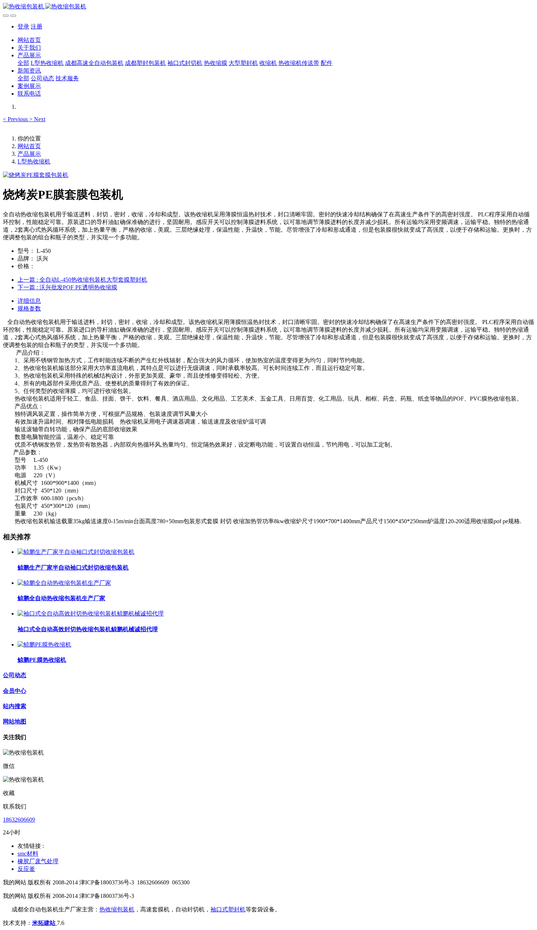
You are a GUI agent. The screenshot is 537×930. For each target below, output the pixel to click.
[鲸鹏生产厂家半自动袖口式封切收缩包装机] (76, 552)
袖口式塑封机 (227, 909)
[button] (16, 119)
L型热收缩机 (34, 161)
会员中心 (14, 691)
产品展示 (29, 154)
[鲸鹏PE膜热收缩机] (44, 644)
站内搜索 (14, 706)
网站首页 (29, 40)
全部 (23, 63)
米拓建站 (44, 923)
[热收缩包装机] (268, 7)
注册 (36, 26)
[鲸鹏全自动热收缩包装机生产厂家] (64, 583)
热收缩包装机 (116, 909)
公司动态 (14, 675)
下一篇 (67, 287)
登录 (23, 26)
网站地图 (14, 721)
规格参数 (29, 308)
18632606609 (19, 820)
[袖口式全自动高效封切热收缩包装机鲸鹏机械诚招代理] (91, 613)
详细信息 (29, 301)
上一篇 (82, 280)
